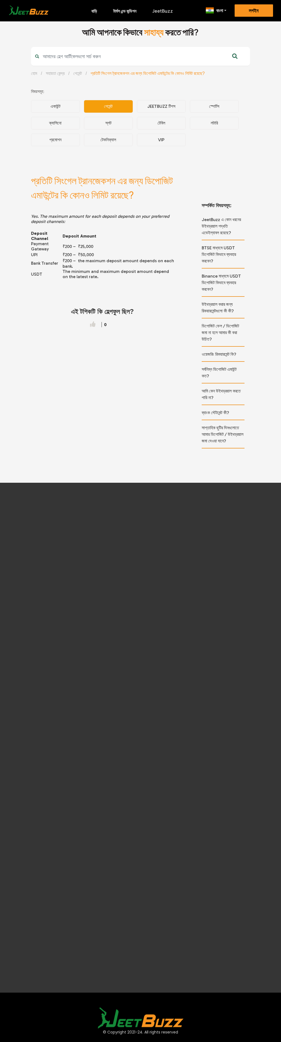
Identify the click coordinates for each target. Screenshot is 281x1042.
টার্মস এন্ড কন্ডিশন (124, 11)
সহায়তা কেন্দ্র (55, 73)
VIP (161, 139)
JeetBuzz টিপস (161, 106)
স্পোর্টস (214, 106)
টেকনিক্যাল (108, 139)
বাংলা (219, 10)
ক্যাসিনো (55, 123)
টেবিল (161, 123)
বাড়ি (94, 11)
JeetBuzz (162, 11)
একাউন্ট (55, 106)
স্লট (108, 123)
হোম (34, 73)
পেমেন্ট (77, 73)
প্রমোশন (55, 139)
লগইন (253, 11)
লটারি (214, 123)
